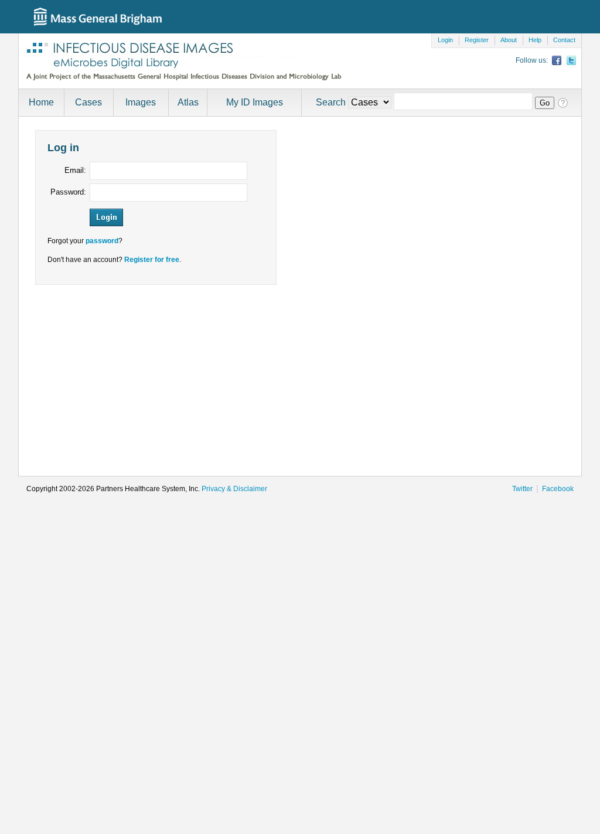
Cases (88, 102)
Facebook (558, 489)
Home (41, 102)
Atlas (188, 102)
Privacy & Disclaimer (234, 489)
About (508, 39)
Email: (75, 170)
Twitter (522, 489)
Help (535, 39)
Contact (564, 39)
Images (140, 102)
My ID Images (254, 102)
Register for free (151, 260)
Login (445, 39)
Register (477, 39)
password (102, 241)
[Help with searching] (562, 102)
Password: (68, 192)
